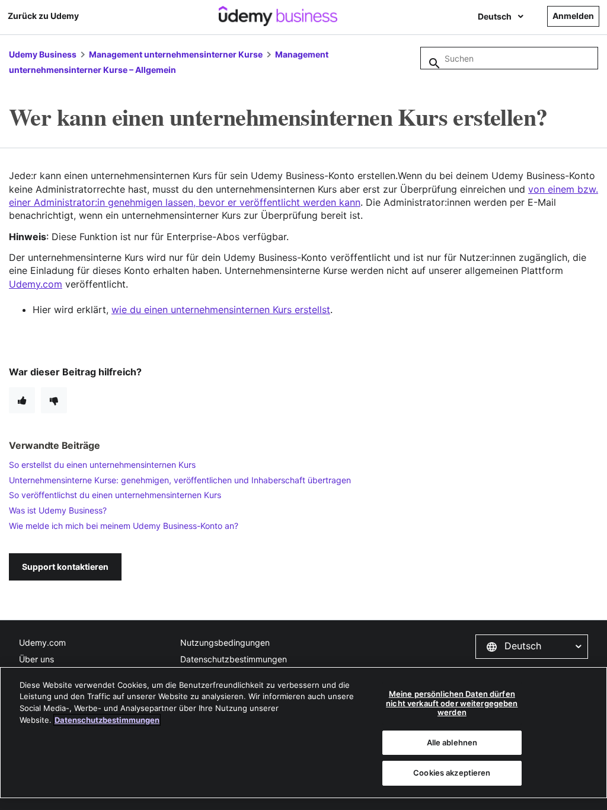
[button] (531, 646)
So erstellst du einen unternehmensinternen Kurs (102, 465)
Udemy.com (42, 642)
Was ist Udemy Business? (58, 510)
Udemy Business (42, 54)
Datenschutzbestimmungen (233, 659)
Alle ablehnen (452, 742)
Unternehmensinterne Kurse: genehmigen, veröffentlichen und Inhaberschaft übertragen (180, 480)
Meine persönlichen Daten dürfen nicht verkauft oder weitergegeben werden (451, 703)
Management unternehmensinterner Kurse (176, 54)
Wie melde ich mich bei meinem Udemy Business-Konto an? (123, 526)
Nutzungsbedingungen (225, 642)
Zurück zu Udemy (43, 16)
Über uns (36, 659)
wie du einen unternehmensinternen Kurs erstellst (220, 309)
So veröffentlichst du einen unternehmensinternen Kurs (115, 495)
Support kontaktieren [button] (65, 567)
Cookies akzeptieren (451, 772)
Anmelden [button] (573, 16)
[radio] (22, 400)
